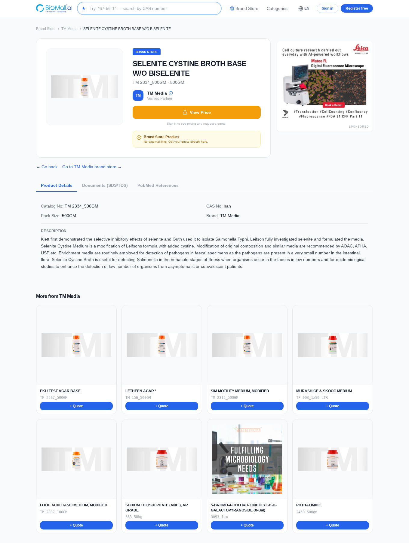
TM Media (69, 29)
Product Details (56, 185)
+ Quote (76, 406)
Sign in (327, 8)
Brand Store (246, 8)
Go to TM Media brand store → (92, 166)
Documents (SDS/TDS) (105, 185)
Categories (277, 8)
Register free (357, 8)
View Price (200, 112)
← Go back (46, 166)
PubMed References (158, 185)
